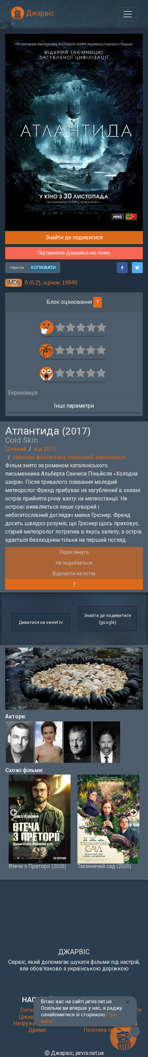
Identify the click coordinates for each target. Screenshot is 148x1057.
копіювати (43, 267)
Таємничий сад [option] (104, 866)
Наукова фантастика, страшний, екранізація (69, 457)
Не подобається (74, 563)
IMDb (13, 283)
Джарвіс (39, 13)
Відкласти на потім (74, 573)
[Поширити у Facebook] (122, 267)
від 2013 (45, 449)
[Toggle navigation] (127, 14)
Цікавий (15, 449)
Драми (37, 1030)
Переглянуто (74, 552)
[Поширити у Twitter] (137, 267)
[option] (74, 679)
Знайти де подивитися (74, 237)
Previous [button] (8, 679)
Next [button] (139, 679)
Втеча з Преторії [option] (37, 866)
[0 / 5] (60, 327)
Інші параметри (74, 405)
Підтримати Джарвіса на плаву (74, 253)
